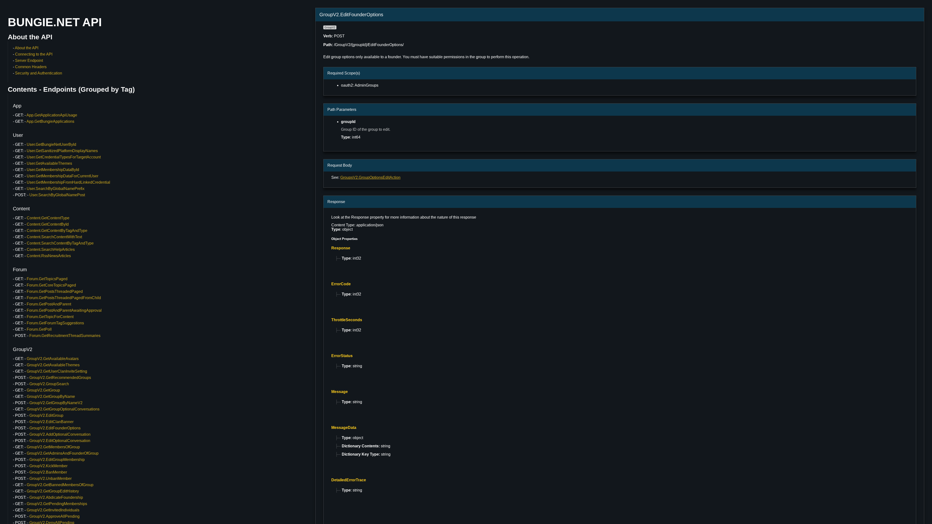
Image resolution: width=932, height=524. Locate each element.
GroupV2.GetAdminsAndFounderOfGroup (63, 453)
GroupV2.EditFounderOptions (55, 428)
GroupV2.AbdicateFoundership (56, 497)
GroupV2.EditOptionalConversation (59, 441)
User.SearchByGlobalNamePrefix (55, 189)
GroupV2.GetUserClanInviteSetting (57, 371)
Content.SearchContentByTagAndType (60, 243)
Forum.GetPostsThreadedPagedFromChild (64, 298)
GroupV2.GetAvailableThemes (53, 365)
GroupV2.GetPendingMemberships (57, 504)
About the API (26, 48)
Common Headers (31, 67)
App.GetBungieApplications (50, 121)
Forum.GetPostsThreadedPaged (55, 291)
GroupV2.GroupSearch (49, 384)
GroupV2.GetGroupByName (51, 396)
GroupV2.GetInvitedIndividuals (53, 510)
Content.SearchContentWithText (54, 237)
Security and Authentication (38, 73)
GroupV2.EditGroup (46, 415)
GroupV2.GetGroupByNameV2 (56, 403)
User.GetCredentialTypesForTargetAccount (64, 157)
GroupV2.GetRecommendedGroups (60, 378)
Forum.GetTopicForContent (50, 317)
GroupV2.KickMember (48, 466)
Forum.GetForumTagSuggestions (55, 323)
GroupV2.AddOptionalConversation (60, 434)
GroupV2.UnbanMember (50, 478)
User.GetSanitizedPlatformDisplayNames (62, 151)
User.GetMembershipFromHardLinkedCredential (68, 182)
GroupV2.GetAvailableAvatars (53, 359)
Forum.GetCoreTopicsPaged (51, 285)
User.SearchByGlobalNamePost (57, 195)
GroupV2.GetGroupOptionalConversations (63, 409)
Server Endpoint (29, 60)
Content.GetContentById (48, 224)
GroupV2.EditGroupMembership (57, 460)
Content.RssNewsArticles (49, 256)
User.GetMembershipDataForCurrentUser (62, 176)
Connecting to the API (33, 54)
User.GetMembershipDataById (53, 170)
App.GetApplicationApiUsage (51, 115)
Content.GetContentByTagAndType (57, 231)
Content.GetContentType (48, 218)
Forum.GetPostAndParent (49, 304)
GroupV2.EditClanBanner (51, 422)
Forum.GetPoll (39, 329)
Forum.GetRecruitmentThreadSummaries (64, 336)
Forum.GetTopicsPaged (47, 279)
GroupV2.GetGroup (43, 390)
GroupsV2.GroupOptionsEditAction (370, 177)
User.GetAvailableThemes (49, 163)
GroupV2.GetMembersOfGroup (53, 447)
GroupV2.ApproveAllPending (54, 516)
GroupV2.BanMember (48, 472)
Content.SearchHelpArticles (51, 249)
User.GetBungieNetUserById (51, 144)
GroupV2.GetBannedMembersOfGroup (60, 485)
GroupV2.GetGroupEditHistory (53, 491)
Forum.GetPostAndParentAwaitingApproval (64, 310)
